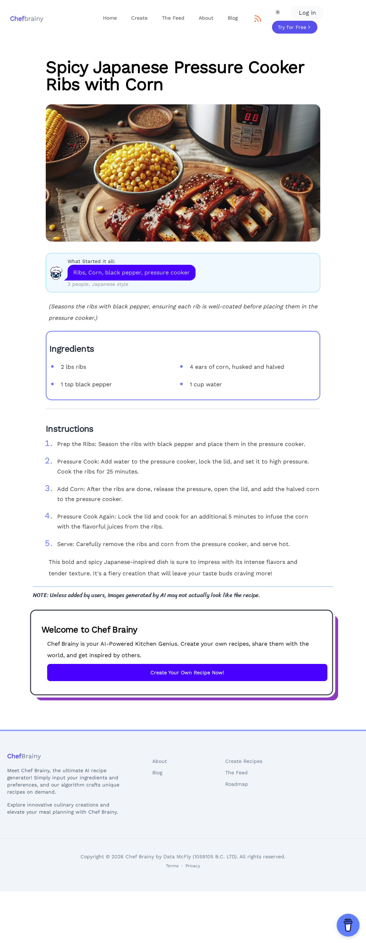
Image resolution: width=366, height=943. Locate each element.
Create (139, 18)
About (206, 18)
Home (110, 18)
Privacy (193, 865)
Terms (172, 865)
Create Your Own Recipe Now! (187, 672)
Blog (233, 18)
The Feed (173, 18)
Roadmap (236, 784)
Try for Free (292, 27)
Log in (307, 12)
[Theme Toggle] (277, 12)
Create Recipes (243, 761)
